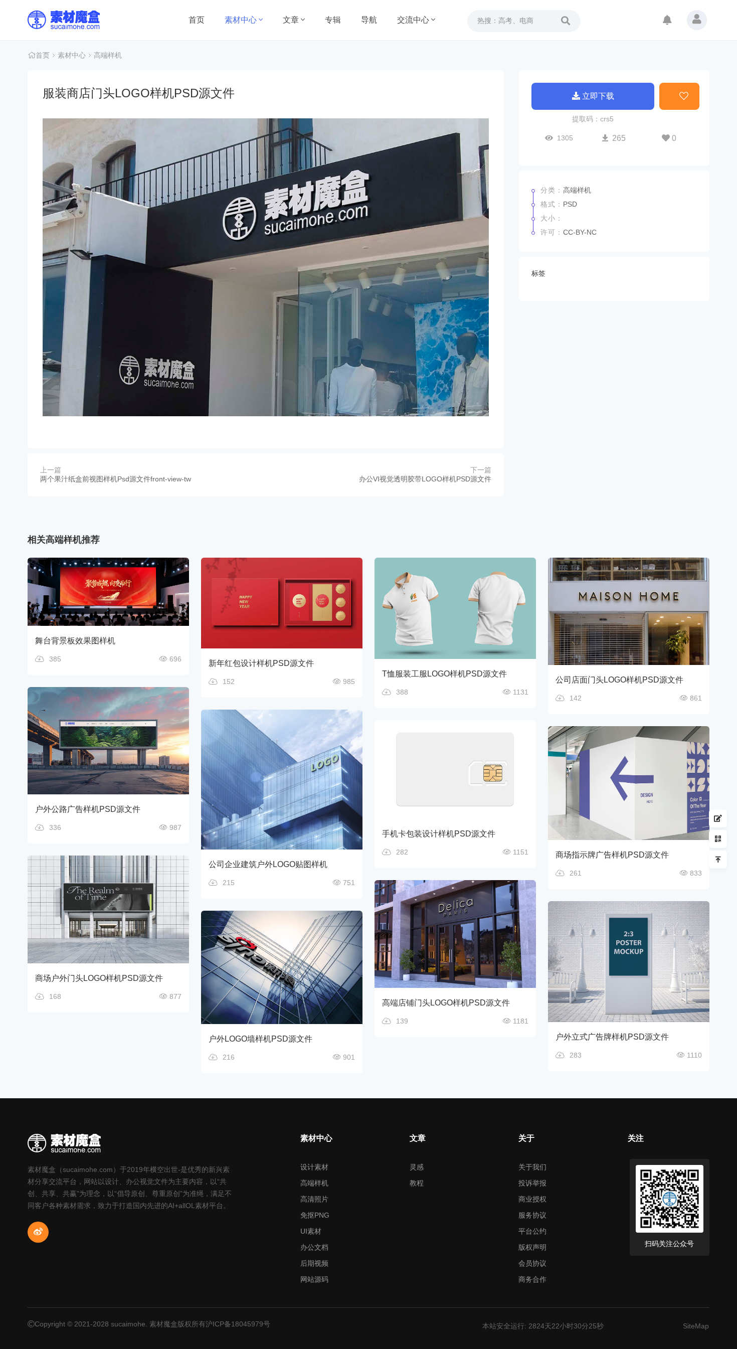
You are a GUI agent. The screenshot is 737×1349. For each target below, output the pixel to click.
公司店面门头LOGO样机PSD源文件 (619, 680)
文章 (291, 20)
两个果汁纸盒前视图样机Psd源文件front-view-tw (115, 479)
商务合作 (532, 1279)
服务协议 (532, 1215)
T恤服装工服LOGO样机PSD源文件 (444, 673)
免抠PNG (314, 1215)
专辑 (333, 20)
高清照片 (314, 1199)
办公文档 (314, 1247)
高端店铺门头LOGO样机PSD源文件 (446, 1002)
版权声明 (532, 1247)
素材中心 (241, 20)
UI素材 (310, 1231)
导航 (369, 20)
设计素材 (314, 1167)
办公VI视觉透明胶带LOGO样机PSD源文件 (425, 479)
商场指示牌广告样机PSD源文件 (612, 855)
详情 (114, 579)
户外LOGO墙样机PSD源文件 (260, 1039)
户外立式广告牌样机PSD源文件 (612, 1037)
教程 (417, 1183)
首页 (197, 20)
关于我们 (532, 1167)
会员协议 (532, 1263)
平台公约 (532, 1231)
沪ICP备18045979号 (238, 1324)
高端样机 (108, 55)
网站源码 (314, 1279)
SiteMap (696, 1326)
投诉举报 (532, 1183)
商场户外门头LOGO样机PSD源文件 (99, 978)
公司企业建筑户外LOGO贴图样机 (268, 864)
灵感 (417, 1167)
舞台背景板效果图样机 (75, 640)
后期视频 (314, 1263)
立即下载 (598, 96)
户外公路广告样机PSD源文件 (87, 809)
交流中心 (413, 20)
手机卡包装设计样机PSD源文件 (438, 833)
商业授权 (532, 1199)
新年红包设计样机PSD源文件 (261, 663)
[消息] (667, 21)
